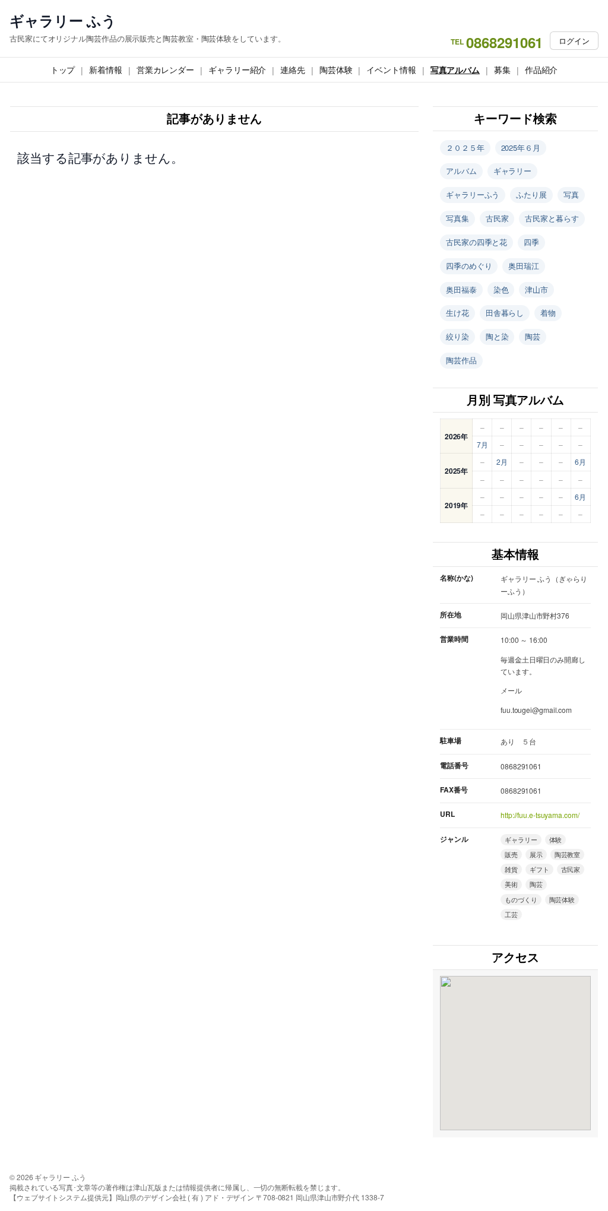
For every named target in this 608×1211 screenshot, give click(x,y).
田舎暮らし (505, 312)
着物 (548, 312)
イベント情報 (391, 69)
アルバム (461, 170)
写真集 (457, 218)
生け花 (457, 312)
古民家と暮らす (551, 218)
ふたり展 (531, 194)
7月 (482, 444)
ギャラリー (512, 170)
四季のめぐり (469, 265)
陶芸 (532, 336)
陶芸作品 (461, 360)
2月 (502, 461)
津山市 (536, 289)
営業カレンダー (165, 69)
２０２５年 (465, 147)
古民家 (497, 218)
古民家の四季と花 (476, 242)
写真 (571, 194)
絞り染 (457, 336)
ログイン (574, 40)
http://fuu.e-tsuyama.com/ (540, 815)
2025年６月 (520, 147)
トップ (62, 69)
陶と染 (497, 336)
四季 (531, 242)
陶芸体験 (336, 69)
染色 (501, 289)
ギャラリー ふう (63, 20)
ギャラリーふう (472, 194)
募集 (502, 69)
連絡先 (292, 69)
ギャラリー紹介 (237, 69)
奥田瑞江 (523, 265)
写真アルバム (455, 69)
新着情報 (105, 69)
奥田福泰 (461, 289)
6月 (580, 461)
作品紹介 (541, 69)
